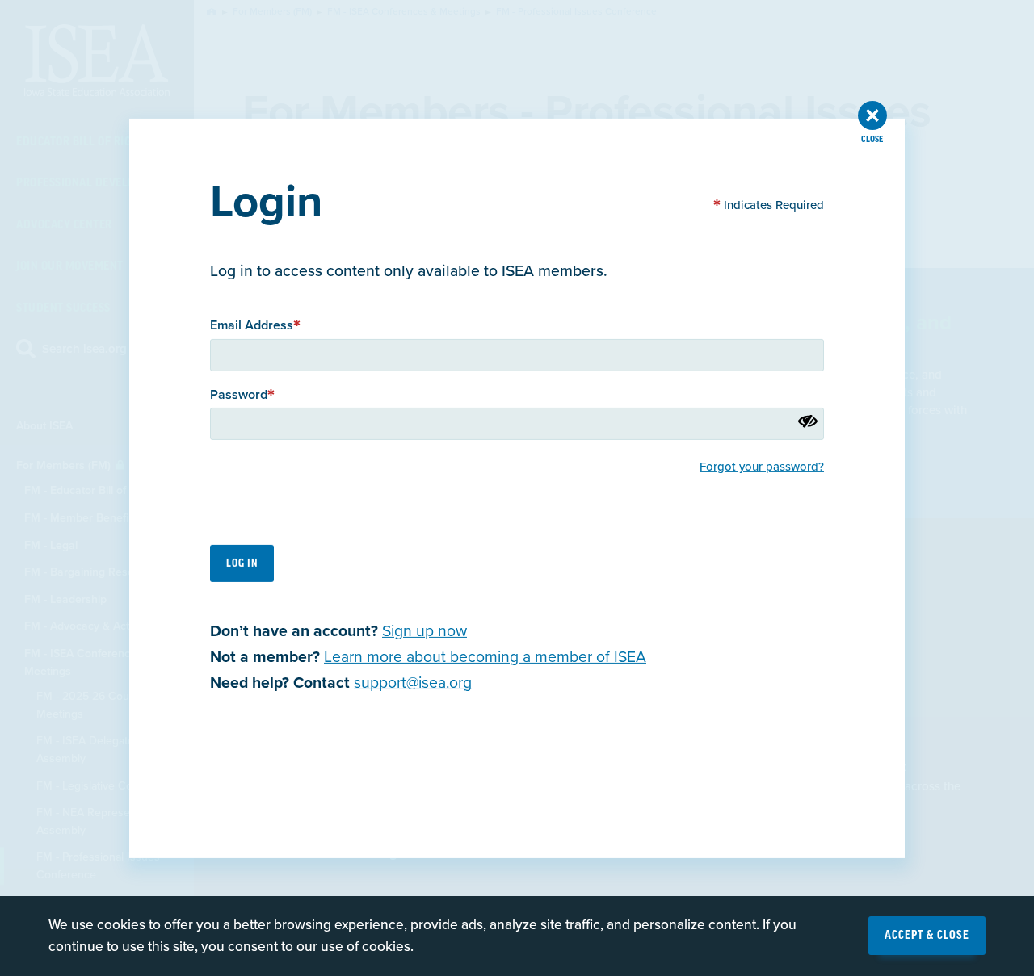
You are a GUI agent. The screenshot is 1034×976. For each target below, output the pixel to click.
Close (872, 139)
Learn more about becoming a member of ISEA (485, 657)
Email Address (251, 325)
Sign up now (424, 630)
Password (238, 394)
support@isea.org (413, 683)
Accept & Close (927, 935)
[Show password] (808, 420)
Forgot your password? (762, 466)
